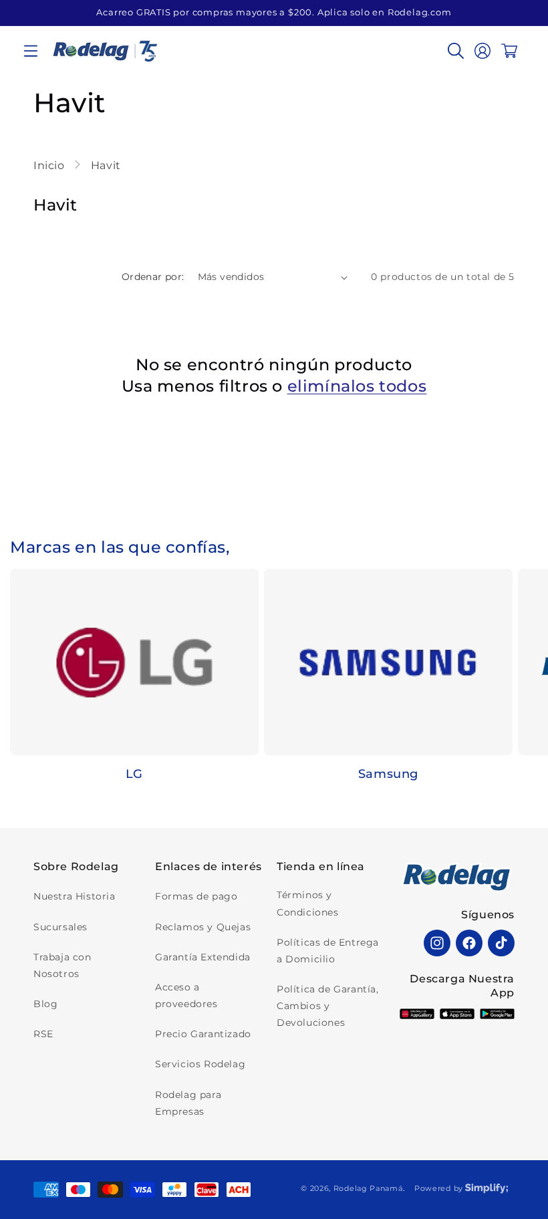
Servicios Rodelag (200, 1064)
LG (134, 774)
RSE (43, 1034)
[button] (30, 50)
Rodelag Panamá (368, 1188)
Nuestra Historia (74, 896)
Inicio (50, 165)
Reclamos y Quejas (203, 927)
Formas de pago (196, 896)
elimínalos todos (357, 386)
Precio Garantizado (203, 1034)
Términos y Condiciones (308, 903)
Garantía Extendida (203, 957)
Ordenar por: (153, 277)
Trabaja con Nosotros (62, 965)
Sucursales (60, 927)
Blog (45, 1004)
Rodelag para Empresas (188, 1103)
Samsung (388, 774)
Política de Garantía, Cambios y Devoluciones (328, 1006)
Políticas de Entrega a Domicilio (328, 950)
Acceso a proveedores (186, 995)
